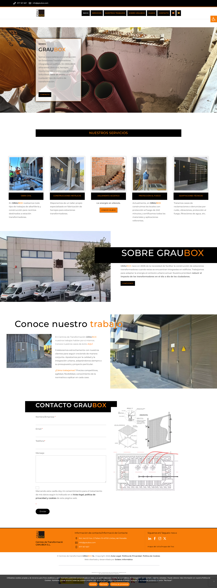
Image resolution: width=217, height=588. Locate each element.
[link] (213, 19)
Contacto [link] (164, 13)
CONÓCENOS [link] (127, 283)
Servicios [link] (97, 13)
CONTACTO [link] (45, 94)
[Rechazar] (214, 581)
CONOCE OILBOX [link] (108, 210)
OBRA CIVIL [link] (26, 196)
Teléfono (40, 441)
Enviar (43, 511)
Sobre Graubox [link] (137, 13)
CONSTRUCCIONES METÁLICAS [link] (67, 196)
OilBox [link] (151, 13)
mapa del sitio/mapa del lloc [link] (161, 546)
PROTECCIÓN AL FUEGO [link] (150, 196)
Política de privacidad (119, 584)
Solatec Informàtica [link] (123, 559)
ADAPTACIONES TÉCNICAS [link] (191, 196)
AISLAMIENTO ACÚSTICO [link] (108, 196)
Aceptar (93, 584)
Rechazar (103, 584)
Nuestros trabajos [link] (115, 13)
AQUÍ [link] (90, 344)
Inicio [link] (86, 13)
